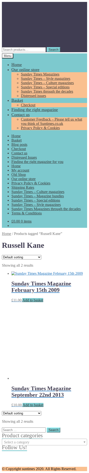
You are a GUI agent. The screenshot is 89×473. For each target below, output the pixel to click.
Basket (17, 100)
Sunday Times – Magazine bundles (37, 196)
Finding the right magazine (34, 109)
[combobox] (44, 442)
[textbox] (44, 442)
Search (53, 49)
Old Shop (18, 175)
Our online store (25, 69)
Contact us (20, 114)
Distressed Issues (24, 157)
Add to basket (32, 300)
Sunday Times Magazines (40, 74)
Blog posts (19, 144)
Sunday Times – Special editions (45, 87)
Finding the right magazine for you (37, 162)
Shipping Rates (22, 187)
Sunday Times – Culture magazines (47, 83)
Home (16, 64)
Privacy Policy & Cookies (40, 128)
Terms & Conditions (26, 213)
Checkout (28, 105)
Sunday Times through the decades (47, 91)
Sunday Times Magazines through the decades (46, 209)
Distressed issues (33, 96)
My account (20, 170)
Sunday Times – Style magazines (45, 78)
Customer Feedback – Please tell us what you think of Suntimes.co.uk (51, 121)
